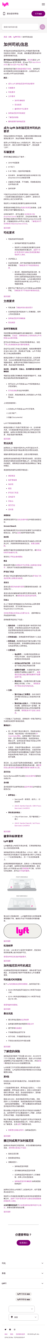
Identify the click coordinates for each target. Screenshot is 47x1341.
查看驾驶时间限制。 (11, 1005)
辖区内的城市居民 (17, 586)
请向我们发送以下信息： (18, 1148)
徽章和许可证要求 (21, 109)
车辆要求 (11, 88)
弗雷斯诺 (11, 476)
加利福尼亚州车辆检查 (23, 1181)
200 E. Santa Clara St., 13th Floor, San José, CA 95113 (28, 807)
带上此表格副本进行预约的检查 (17, 344)
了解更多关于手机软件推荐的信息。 (27, 290)
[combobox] (20, 27)
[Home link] (5, 4)
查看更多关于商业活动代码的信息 (27, 684)
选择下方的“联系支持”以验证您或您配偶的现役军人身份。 (27, 252)
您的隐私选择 (20, 1334)
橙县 (10, 488)
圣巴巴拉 (11, 505)
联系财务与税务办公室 (31, 767)
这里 (19, 1124)
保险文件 (30, 1024)
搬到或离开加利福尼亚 (16, 121)
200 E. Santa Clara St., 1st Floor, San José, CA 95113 (27, 824)
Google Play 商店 (17, 64)
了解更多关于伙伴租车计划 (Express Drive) (23, 222)
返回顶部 (7, 228)
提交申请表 (28, 787)
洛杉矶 (10, 484)
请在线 (30, 60)
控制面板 (25, 868)
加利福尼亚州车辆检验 (16, 318)
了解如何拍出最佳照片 (24, 307)
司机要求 (11, 92)
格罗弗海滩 (12, 480)
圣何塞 (10, 509)
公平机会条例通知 (15, 556)
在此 (19, 532)
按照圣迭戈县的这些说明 (26, 595)
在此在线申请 (22, 519)
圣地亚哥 (11, 497)
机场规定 (18, 1028)
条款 (6, 1334)
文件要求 (11, 96)
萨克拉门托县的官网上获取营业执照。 (22, 577)
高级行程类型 (26, 207)
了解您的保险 (13, 117)
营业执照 (18, 104)
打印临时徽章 (24, 871)
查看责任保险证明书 (16, 1130)
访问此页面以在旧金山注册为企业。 (17, 613)
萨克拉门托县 (13, 492)
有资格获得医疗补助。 (24, 69)
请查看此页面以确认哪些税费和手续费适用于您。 (27, 674)
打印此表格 (12, 390)
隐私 (11, 1334)
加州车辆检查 (20, 100)
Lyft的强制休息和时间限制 (17, 984)
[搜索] (42, 27)
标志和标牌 (24, 1019)
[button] (43, 4)
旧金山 (10, 501)
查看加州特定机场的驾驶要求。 (16, 956)
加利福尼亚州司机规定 (16, 113)
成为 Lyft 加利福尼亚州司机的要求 (21, 83)
